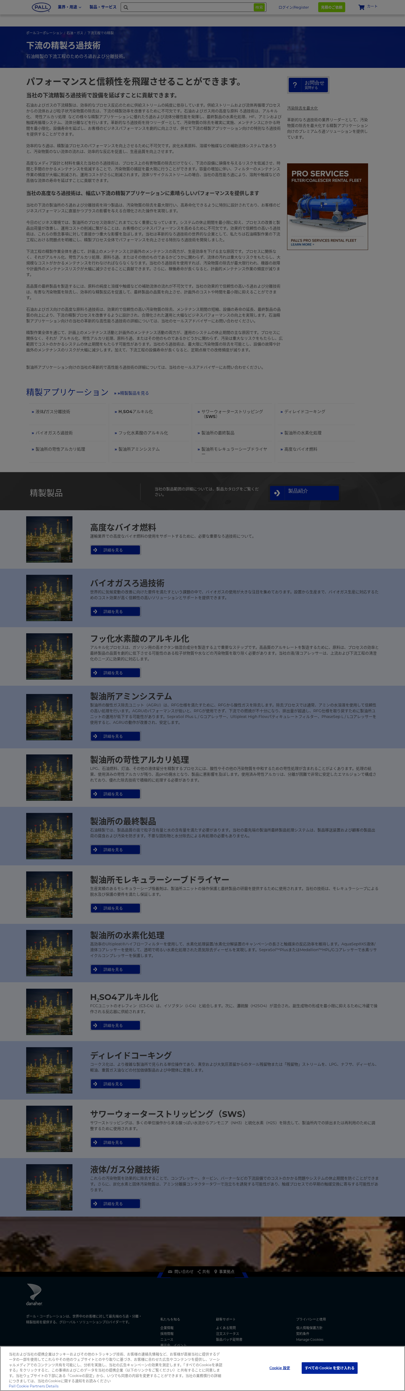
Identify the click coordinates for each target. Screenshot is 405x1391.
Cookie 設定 (279, 1368)
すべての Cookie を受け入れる (330, 1368)
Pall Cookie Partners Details (33, 1386)
